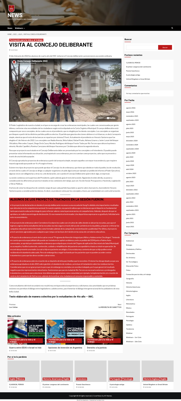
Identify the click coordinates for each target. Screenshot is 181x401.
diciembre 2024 (132, 141)
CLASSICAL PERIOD (133, 63)
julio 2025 (129, 128)
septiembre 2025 (132, 120)
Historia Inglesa (132, 291)
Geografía (130, 279)
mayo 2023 (130, 186)
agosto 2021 (130, 214)
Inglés (128, 295)
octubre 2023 (131, 173)
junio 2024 (130, 161)
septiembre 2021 (132, 210)
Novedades (130, 312)
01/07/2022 (14, 50)
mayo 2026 (130, 112)
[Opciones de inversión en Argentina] (65, 332)
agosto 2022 (130, 198)
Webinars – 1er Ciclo (133, 337)
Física (128, 270)
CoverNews (97, 396)
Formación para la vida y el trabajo (26, 40)
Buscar (128, 39)
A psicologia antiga (133, 75)
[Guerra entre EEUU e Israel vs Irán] (26, 332)
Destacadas (130, 253)
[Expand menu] (24, 28)
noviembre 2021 (132, 206)
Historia (129, 283)
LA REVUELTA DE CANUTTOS (110, 306)
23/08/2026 (14, 387)
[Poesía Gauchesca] (91, 371)
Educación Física (132, 266)
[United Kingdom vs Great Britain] (158, 371)
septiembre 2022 (132, 194)
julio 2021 (129, 218)
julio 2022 (129, 202)
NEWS (15, 15)
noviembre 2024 (132, 145)
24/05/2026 (14, 350)
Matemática (130, 304)
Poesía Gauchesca (132, 71)
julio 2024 (129, 157)
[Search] (172, 28)
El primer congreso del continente (138, 67)
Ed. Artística (130, 258)
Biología (129, 245)
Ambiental (130, 241)
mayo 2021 (130, 226)
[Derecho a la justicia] (104, 332)
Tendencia (130, 329)
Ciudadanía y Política (133, 249)
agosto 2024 (130, 153)
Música (128, 308)
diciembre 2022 (132, 190)
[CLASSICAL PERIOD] (23, 371)
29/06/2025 (92, 350)
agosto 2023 (130, 177)
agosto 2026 (130, 108)
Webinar (129, 333)
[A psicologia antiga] (124, 371)
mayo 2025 (130, 136)
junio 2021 (130, 222)
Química (129, 325)
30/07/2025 (53, 350)
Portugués (130, 316)
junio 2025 (130, 132)
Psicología (130, 320)
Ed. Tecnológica (132, 262)
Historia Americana (133, 287)
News (10, 28)
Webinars (19, 28)
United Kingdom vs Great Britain (138, 79)
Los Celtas (13, 306)
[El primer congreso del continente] (57, 371)
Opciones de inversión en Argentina (65, 347)
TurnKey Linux (100, 400)
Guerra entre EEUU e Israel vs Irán (25, 347)
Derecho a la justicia (97, 347)
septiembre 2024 (132, 149)
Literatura (130, 299)
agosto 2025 (130, 124)
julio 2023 (129, 181)
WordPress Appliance (82, 400)
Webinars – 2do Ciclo (134, 341)
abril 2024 (129, 169)
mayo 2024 (130, 165)
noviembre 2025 (132, 116)
